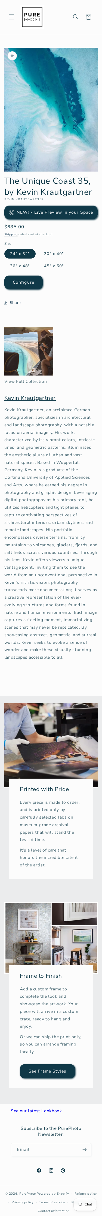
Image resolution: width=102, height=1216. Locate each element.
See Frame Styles (47, 1071)
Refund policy (86, 1193)
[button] (11, 17)
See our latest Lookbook (36, 1111)
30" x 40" (54, 253)
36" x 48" (20, 266)
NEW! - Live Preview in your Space (55, 212)
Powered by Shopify (53, 1193)
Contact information (54, 1211)
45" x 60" (54, 266)
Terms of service (52, 1202)
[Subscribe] (84, 1149)
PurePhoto (27, 1193)
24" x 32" (20, 253)
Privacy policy (22, 1202)
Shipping (11, 234)
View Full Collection (25, 381)
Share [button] (15, 302)
